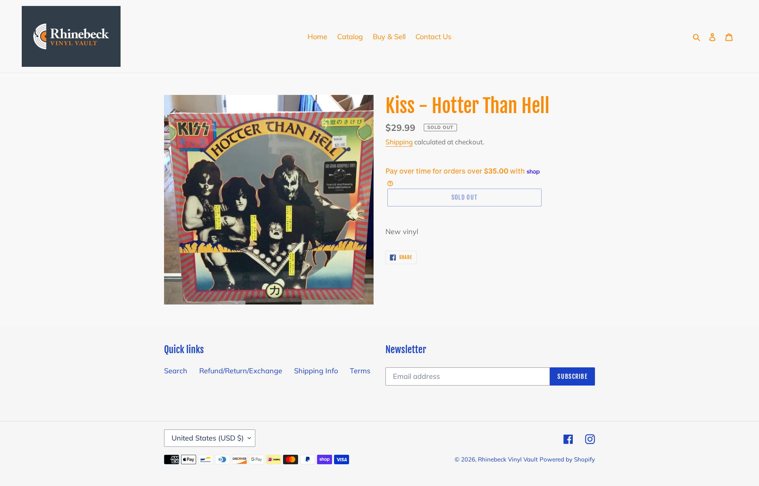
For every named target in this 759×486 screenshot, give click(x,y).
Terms (360, 370)
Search (175, 370)
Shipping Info (316, 370)
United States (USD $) (208, 438)
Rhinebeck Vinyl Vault (508, 459)
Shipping (399, 142)
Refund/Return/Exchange (240, 370)
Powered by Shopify (567, 459)
